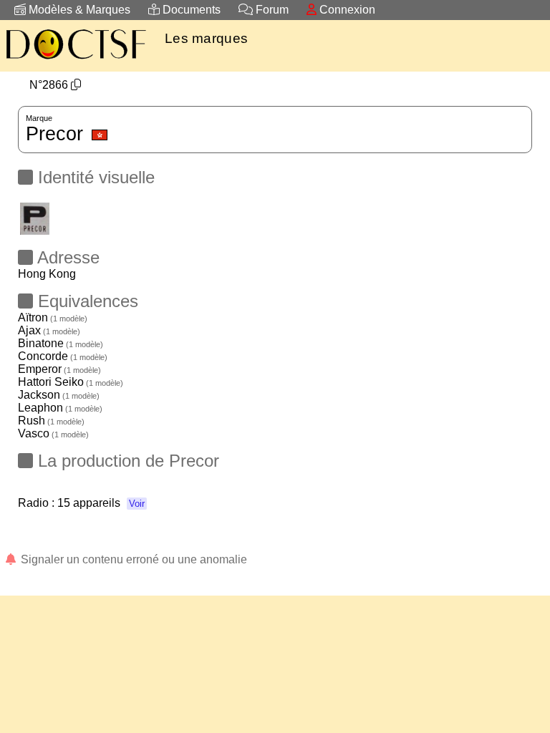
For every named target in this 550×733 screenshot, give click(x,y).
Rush (51, 420)
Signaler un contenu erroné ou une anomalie (132, 559)
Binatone (60, 343)
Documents (190, 10)
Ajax (49, 330)
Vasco (53, 433)
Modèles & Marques (78, 10)
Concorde (62, 356)
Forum (271, 10)
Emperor (59, 369)
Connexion (346, 10)
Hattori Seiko (70, 382)
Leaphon (60, 408)
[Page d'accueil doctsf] (75, 61)
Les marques (206, 38)
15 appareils (101, 503)
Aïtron (52, 317)
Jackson (59, 395)
